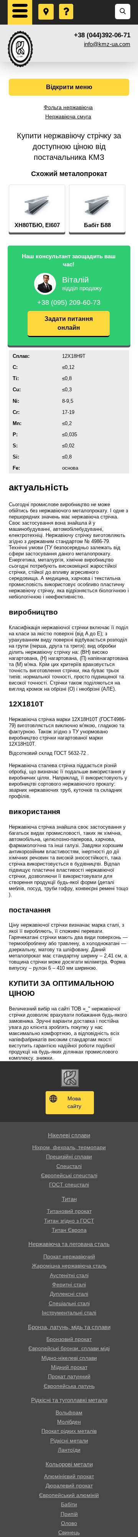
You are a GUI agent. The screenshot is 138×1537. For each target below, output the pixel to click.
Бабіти (69, 1504)
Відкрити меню (69, 87)
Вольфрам (69, 1412)
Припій (69, 1514)
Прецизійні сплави (69, 1156)
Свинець (69, 1532)
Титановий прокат (69, 1211)
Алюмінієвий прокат (69, 1476)
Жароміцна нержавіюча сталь (69, 1266)
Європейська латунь (69, 1386)
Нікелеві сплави (69, 1135)
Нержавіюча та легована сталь (69, 1244)
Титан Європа (69, 1230)
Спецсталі (69, 1166)
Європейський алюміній (69, 1495)
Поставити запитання (66, 4)
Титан (69, 1199)
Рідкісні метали (69, 1440)
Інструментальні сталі (69, 1312)
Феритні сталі (69, 1284)
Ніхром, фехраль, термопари (69, 1147)
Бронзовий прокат (69, 1339)
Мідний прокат (69, 1367)
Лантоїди (69, 1450)
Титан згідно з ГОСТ (69, 1221)
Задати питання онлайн (68, 323)
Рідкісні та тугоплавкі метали (69, 1400)
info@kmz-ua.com (107, 44)
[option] (37, 208)
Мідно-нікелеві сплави (69, 1358)
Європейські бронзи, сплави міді (69, 1348)
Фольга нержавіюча (68, 107)
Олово (69, 1523)
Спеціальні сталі (69, 1303)
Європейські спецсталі (69, 1175)
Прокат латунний (69, 1376)
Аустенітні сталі (69, 1275)
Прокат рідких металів (69, 1431)
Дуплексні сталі (69, 1294)
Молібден (69, 1422)
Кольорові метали (69, 1464)
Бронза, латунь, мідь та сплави (69, 1327)
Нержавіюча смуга (68, 116)
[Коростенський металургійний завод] (20, 49)
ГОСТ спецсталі (69, 1184)
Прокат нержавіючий (69, 1256)
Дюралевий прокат (69, 1485)
